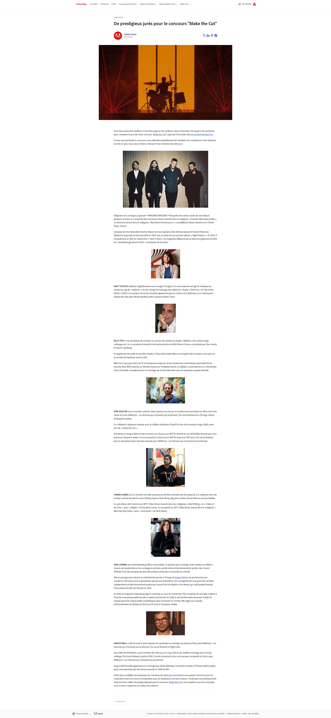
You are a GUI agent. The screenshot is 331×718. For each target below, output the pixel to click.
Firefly (113, 4)
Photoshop (104, 4)
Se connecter (246, 4)
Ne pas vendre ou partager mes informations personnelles (206, 714)
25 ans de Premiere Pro (202, 134)
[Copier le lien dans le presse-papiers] (215, 35)
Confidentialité (181, 714)
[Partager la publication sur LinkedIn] (208, 35)
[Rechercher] (239, 4)
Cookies (244, 714)
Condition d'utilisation (233, 714)
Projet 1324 (180, 577)
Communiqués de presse (128, 4)
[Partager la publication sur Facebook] (211, 35)
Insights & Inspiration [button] (147, 4)
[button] (81, 713)
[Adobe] (254, 4)
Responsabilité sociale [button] (167, 4)
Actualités (93, 4)
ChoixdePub (255, 714)
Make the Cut (159, 134)
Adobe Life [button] (184, 4)
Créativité (118, 17)
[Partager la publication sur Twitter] (204, 35)
